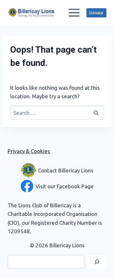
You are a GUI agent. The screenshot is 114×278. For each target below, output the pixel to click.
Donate (96, 12)
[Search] (96, 261)
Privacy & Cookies (29, 151)
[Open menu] (74, 12)
